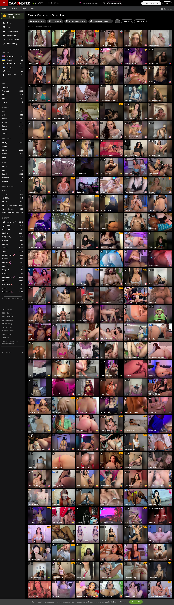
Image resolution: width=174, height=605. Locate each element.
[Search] (104, 3)
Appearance (37, 21)
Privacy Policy (7, 324)
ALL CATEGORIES (14, 298)
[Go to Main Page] (19, 3)
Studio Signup (7, 334)
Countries (55, 21)
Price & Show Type (76, 21)
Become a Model (8, 331)
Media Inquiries (7, 320)
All (117, 21)
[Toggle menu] (4, 3)
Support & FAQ (7, 309)
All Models (6, 338)
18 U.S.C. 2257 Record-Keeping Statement (10, 342)
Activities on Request (100, 21)
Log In (167, 3)
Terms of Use (7, 327)
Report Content (7, 316)
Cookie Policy (110, 602)
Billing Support (7, 313)
